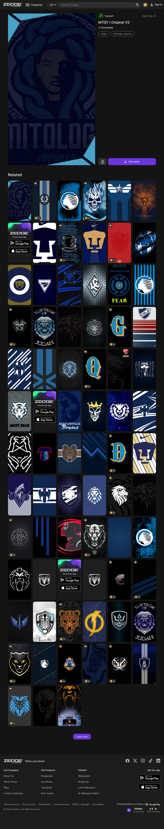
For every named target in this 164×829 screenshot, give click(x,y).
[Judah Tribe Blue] (144, 622)
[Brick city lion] (69, 369)
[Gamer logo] (44, 453)
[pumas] (19, 285)
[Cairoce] (94, 327)
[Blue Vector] (44, 369)
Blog (6, 787)
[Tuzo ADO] (119, 411)
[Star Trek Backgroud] (119, 537)
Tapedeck (46, 787)
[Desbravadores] (44, 285)
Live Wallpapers (86, 787)
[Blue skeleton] (69, 285)
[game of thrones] (144, 495)
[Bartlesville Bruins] (69, 411)
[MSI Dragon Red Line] (119, 369)
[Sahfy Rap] (144, 369)
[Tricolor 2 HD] (144, 327)
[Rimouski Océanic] (19, 495)
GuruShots (46, 781)
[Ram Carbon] (94, 580)
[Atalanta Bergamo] (144, 285)
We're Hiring (10, 781)
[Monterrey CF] (144, 243)
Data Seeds (47, 793)
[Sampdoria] (69, 495)
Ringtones (83, 781)
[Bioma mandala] (19, 453)
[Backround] (44, 580)
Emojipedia (47, 776)
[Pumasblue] (44, 243)
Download (134, 161)
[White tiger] (19, 411)
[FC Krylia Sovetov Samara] (94, 285)
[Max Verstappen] (19, 580)
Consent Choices (62, 804)
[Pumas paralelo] (144, 453)
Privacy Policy (29, 804)
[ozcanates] (69, 327)
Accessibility (98, 804)
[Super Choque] (94, 622)
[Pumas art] (94, 243)
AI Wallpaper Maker (88, 793)
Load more (82, 736)
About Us (9, 776)
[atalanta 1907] (69, 201)
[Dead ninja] (69, 537)
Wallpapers (84, 776)
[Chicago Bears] (144, 201)
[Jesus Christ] (44, 706)
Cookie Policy (44, 804)
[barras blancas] (144, 664)
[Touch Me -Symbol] (44, 622)
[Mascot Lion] (94, 495)
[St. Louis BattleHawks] (19, 622)
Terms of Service (12, 804)
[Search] (137, 4)
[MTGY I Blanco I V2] (19, 201)
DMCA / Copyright (80, 804)
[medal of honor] (119, 622)
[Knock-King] (94, 411)
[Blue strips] (44, 537)
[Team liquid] (44, 664)
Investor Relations (13, 793)
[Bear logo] (69, 453)
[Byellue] (119, 285)
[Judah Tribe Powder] (44, 327)
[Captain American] (119, 201)
